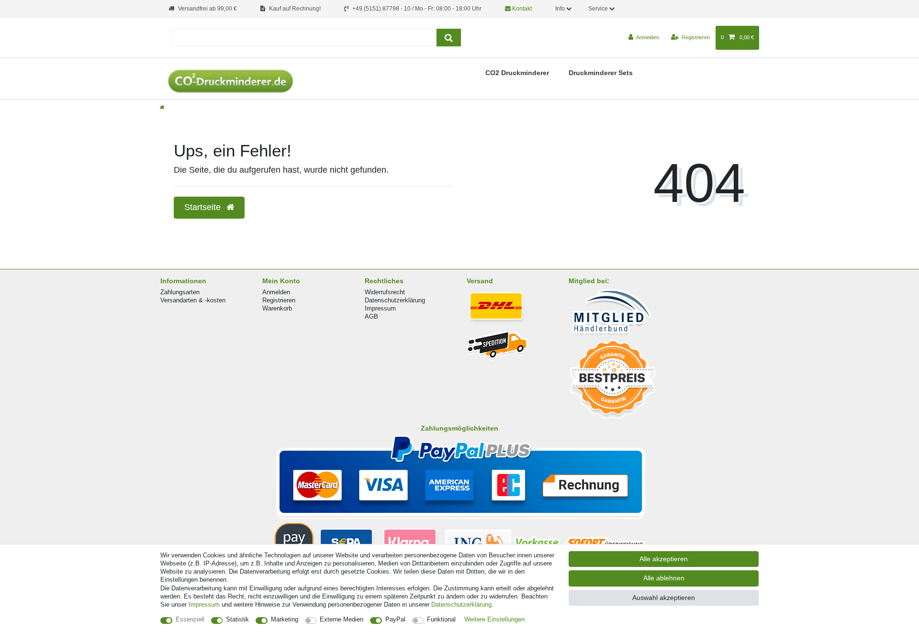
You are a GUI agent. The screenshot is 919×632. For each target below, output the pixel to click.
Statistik (237, 619)
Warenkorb (277, 308)
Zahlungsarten (180, 292)
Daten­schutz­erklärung (461, 604)
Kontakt (521, 8)
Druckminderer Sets (601, 73)
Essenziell (190, 619)
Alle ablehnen (663, 578)
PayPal (395, 619)
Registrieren (278, 300)
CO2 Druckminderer (517, 73)
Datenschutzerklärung (395, 300)
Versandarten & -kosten (192, 300)
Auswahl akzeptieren (663, 597)
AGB (371, 316)
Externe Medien (341, 619)
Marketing (284, 619)
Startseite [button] (203, 207)
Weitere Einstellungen (494, 619)
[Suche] (449, 37)
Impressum (380, 308)
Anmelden (276, 292)
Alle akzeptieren (663, 559)
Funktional (441, 619)
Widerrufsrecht (385, 292)
